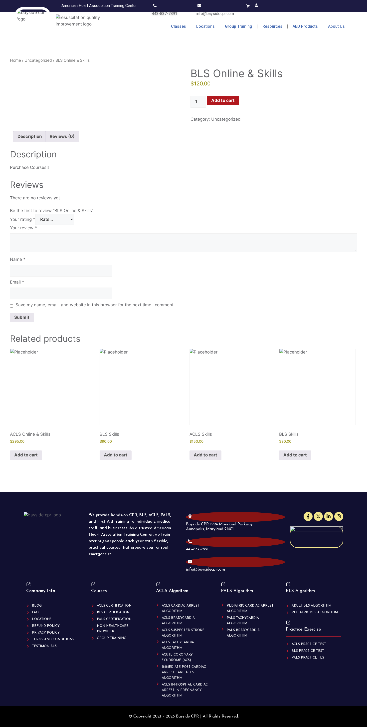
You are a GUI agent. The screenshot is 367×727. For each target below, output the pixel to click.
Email (17, 282)
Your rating (22, 219)
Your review (23, 227)
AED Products (305, 26)
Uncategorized (38, 60)
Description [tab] (29, 136)
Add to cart (223, 100)
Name (17, 259)
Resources (272, 26)
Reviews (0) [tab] (62, 136)
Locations (205, 26)
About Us (336, 26)
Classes (178, 26)
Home (15, 60)
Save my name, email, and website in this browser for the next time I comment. (95, 304)
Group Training (238, 26)
